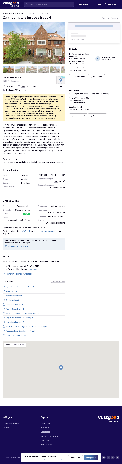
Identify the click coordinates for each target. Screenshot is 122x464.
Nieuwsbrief (46, 445)
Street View (19, 345)
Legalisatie (45, 432)
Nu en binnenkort (11, 423)
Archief (6, 427)
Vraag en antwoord (49, 436)
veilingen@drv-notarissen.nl (80, 68)
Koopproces (46, 427)
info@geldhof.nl (75, 107)
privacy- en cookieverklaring (50, 459)
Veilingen (22, 13)
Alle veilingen (85, 4)
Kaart (8, 345)
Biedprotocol (46, 423)
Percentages (32, 269)
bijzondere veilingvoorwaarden (45, 231)
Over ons (45, 440)
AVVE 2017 (26, 231)
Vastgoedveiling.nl (9, 13)
